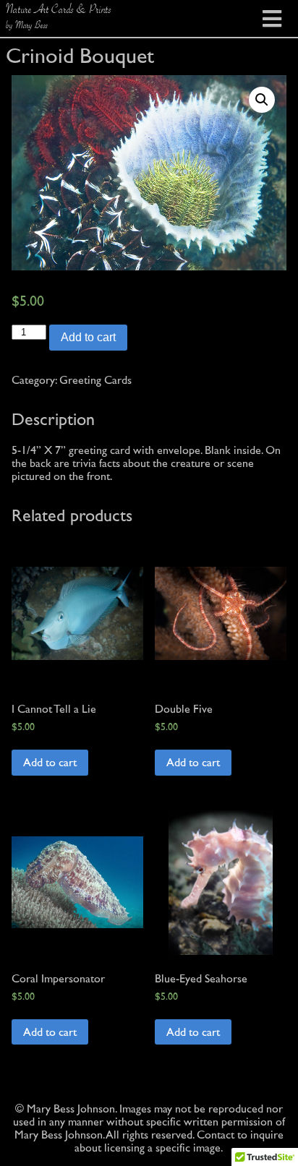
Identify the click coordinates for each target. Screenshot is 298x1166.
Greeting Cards (95, 380)
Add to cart (88, 337)
